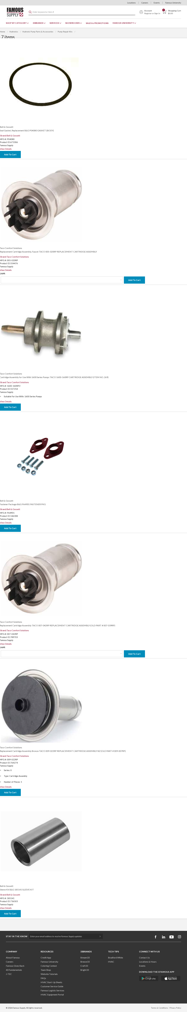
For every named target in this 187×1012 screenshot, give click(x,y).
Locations (131, 3)
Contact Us (144, 957)
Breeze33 (85, 961)
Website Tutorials (49, 974)
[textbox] (81, 12)
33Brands (38, 23)
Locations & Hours (147, 961)
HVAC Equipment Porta (52, 994)
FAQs (43, 978)
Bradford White (115, 957)
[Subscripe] (99, 936)
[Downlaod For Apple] (170, 978)
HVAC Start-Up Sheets (51, 982)
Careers (144, 3)
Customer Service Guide (52, 986)
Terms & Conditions (159, 1008)
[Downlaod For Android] (148, 978)
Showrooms (72, 23)
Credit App (46, 957)
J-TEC (9, 974)
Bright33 (84, 970)
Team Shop (46, 970)
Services (55, 23)
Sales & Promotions (97, 23)
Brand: (10, 135)
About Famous (13, 957)
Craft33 (84, 965)
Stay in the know (17, 936)
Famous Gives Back (15, 965)
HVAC (111, 961)
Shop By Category (16, 23)
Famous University (173, 3)
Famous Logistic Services (52, 990)
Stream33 (85, 957)
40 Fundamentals (14, 970)
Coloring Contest (49, 965)
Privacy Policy (175, 1008)
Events (157, 3)
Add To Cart (134, 280)
